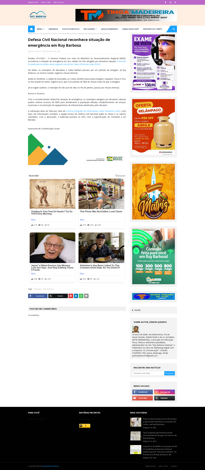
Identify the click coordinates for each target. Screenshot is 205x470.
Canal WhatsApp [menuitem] (130, 29)
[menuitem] (31, 29)
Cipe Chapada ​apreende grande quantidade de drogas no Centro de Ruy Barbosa (160, 435)
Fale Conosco (58, 2)
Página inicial (33, 33)
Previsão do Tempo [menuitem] (152, 29)
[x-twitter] (175, 2)
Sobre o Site (163, 466)
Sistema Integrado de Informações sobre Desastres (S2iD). (93, 111)
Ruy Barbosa (45, 33)
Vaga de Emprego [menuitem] (109, 29)
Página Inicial (33, 2)
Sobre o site (45, 2)
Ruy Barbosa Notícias (50, 466)
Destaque (38, 289)
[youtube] (142, 398)
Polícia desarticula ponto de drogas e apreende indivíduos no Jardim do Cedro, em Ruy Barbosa (160, 422)
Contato (174, 466)
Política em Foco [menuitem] (70, 29)
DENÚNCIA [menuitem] (53, 29)
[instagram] (170, 2)
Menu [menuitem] (39, 29)
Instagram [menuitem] (89, 29)
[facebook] (165, 2)
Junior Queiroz (36, 51)
